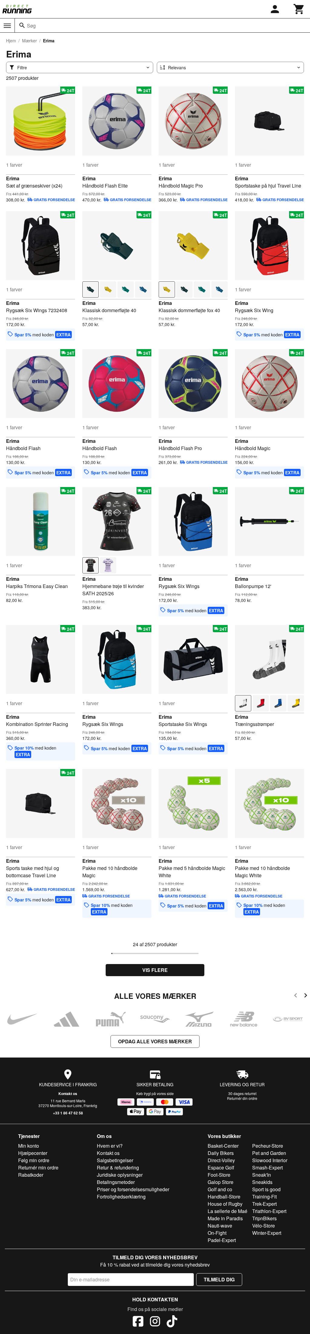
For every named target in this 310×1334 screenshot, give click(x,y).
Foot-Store (219, 1174)
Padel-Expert (222, 1240)
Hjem (11, 41)
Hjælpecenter (32, 1152)
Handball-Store (224, 1196)
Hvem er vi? (110, 1145)
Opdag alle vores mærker (155, 1041)
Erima (12, 178)
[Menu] (7, 25)
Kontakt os (67, 1093)
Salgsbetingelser (115, 1160)
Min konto (28, 1145)
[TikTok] (172, 1322)
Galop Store (220, 1182)
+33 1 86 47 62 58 (68, 1113)
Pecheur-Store (267, 1145)
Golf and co (220, 1189)
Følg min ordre (33, 1160)
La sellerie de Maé (227, 1211)
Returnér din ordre (242, 1098)
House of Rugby (225, 1203)
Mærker (29, 41)
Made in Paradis (225, 1218)
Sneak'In (261, 1174)
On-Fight (217, 1232)
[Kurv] (299, 9)
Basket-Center (223, 1145)
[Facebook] (138, 1322)
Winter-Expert (266, 1232)
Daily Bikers (221, 1152)
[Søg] (22, 25)
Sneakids (262, 1182)
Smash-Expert (267, 1167)
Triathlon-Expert (269, 1211)
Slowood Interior (269, 1160)
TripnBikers (264, 1218)
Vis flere (155, 969)
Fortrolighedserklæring (121, 1196)
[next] (305, 996)
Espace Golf (221, 1167)
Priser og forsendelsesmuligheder (133, 1189)
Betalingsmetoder (116, 1182)
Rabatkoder (30, 1174)
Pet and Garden (269, 1152)
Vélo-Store (263, 1225)
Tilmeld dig (219, 1279)
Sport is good (266, 1189)
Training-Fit (264, 1196)
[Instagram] (155, 1322)
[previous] (295, 996)
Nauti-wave (220, 1225)
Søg (31, 25)
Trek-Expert (264, 1203)
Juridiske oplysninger (120, 1174)
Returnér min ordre (38, 1167)
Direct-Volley (221, 1160)
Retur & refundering (118, 1167)
